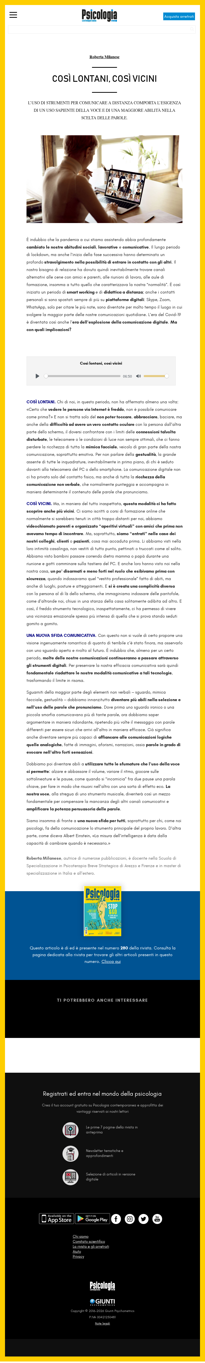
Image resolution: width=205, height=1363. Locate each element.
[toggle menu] (13, 15)
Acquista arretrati (179, 16)
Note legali (102, 1323)
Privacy (78, 1256)
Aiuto (77, 1251)
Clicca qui (111, 961)
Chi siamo (80, 1236)
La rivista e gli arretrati (91, 1246)
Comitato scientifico (89, 1241)
